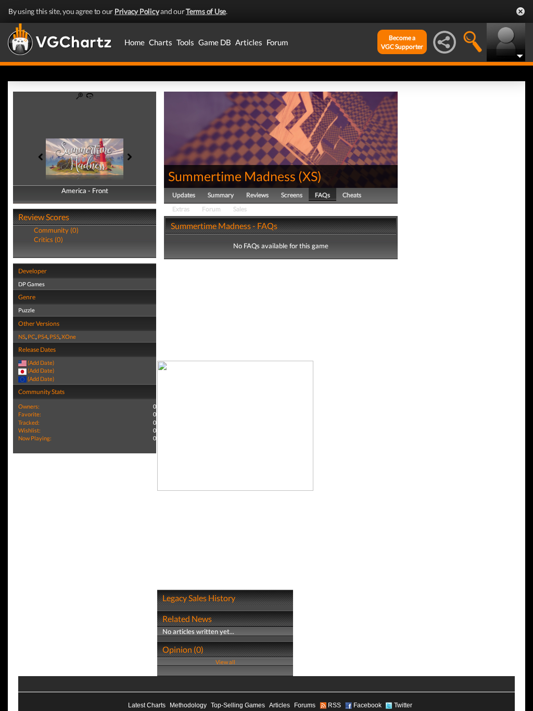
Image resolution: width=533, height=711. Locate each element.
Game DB (214, 42)
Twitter (403, 705)
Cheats (351, 195)
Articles (248, 42)
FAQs (322, 195)
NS (22, 336)
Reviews (257, 195)
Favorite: (29, 414)
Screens (291, 195)
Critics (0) (48, 239)
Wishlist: (29, 430)
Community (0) (56, 230)
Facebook (367, 705)
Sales (240, 209)
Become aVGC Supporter (402, 42)
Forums (304, 705)
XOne (68, 336)
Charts (160, 42)
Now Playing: (35, 438)
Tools (185, 42)
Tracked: (29, 422)
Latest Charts (147, 705)
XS (310, 176)
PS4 (42, 336)
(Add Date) (41, 362)
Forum (277, 42)
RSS (334, 705)
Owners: (29, 406)
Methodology (188, 705)
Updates (183, 195)
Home (134, 42)
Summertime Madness (232, 176)
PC (31, 336)
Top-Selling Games (238, 705)
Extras (180, 209)
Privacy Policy (137, 11)
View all (225, 661)
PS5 (54, 336)
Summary (221, 195)
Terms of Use (206, 11)
